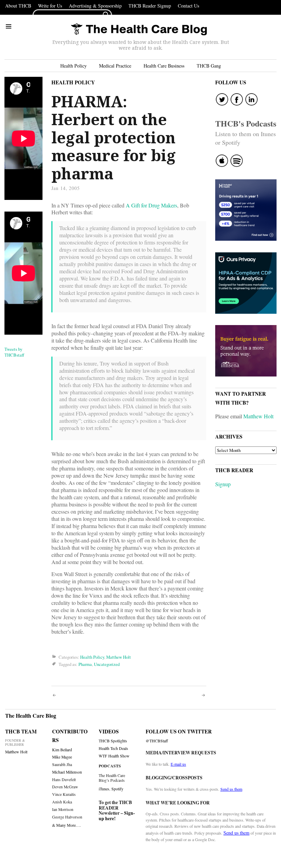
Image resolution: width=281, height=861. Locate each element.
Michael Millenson (67, 772)
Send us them (231, 789)
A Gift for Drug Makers (151, 205)
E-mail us (178, 764)
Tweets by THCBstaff (14, 352)
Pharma (85, 664)
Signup (223, 484)
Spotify (117, 788)
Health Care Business (164, 65)
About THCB (18, 5)
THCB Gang (209, 65)
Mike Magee (62, 757)
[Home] (139, 29)
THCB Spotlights (113, 740)
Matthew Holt (118, 657)
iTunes (104, 788)
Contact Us (188, 5)
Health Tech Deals (113, 748)
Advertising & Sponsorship (95, 5)
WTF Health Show (114, 755)
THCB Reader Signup (150, 5)
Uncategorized (107, 664)
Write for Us (50, 5)
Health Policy (73, 65)
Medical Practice (115, 65)
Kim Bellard (62, 749)
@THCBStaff (157, 740)
